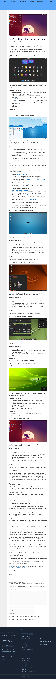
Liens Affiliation (43, 644)
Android (31, 632)
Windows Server (25, 669)
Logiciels (24, 647)
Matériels (50, 1)
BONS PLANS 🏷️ (35, 4)
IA (46, 1)
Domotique (27, 4)
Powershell (29, 651)
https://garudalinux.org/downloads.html (22, 190)
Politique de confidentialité (46, 641)
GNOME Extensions (18, 98)
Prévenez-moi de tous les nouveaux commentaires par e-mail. (25, 616)
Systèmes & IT (16, 580)
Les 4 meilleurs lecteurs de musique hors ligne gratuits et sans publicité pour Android (28, 586)
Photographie (29, 649)
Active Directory (25, 632)
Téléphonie (31, 660)
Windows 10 (30, 667)
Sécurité (23, 658)
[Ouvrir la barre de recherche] (28, 8)
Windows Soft (24, 671)
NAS (28, 647)
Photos (23, 651)
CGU (41, 638)
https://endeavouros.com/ (28, 194)
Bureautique (29, 634)
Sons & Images (31, 1)
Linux (11, 580)
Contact (42, 635)
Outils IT (23, 649)
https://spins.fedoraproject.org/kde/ (36, 179)
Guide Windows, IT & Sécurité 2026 (17, 567)
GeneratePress (33, 676)
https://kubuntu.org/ (22, 174)
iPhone (23, 643)
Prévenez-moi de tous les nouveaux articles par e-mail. (23, 619)
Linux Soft (21, 582)
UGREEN (24, 662)
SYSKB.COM (6, 1)
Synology (29, 656)
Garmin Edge (29, 640)
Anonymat (24, 634)
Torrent (28, 658)
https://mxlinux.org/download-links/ (32, 204)
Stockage (24, 656)
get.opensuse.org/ (32, 199)
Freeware (24, 638)
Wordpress (31, 671)
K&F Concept (28, 643)
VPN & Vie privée (22, 1)
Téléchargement (25, 660)
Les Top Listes (13, 582)
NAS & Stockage (14, 1)
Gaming (28, 638)
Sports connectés (19, 4)
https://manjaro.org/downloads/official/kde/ (30, 184)
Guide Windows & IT (40, 1)
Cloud (23, 636)
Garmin (23, 640)
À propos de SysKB (44, 632)
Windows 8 (24, 667)
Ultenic (28, 662)
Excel (27, 636)
